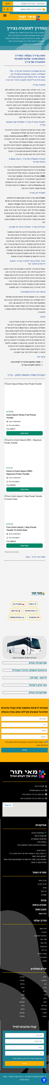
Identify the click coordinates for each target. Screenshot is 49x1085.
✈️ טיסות (32, 604)
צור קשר (43, 891)
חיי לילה (44, 950)
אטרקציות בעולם (38, 662)
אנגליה (22, 977)
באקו (45, 1002)
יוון (23, 991)
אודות (44, 887)
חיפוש (7, 3)
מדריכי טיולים (42, 884)
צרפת (22, 1009)
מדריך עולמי (42, 880)
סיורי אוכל (43, 943)
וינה (45, 984)
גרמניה (22, 984)
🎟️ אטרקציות (34, 617)
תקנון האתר (40, 909)
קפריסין (22, 1013)
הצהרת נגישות (39, 904)
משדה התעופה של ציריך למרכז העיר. (25, 362)
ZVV (25, 136)
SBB (43, 176)
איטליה (22, 1016)
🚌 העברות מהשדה (17, 617)
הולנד (22, 987)
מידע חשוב (43, 928)
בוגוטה (44, 1016)
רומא (45, 991)
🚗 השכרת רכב (18, 604)
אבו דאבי (44, 1005)
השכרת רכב (40, 198)
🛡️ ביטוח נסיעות (31, 611)
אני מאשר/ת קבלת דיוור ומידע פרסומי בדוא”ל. (27, 1058)
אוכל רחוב (43, 939)
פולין (23, 998)
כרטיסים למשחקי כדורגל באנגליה (29, 670)
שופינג (44, 961)
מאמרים (43, 895)
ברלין (45, 987)
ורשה (45, 998)
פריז (45, 995)
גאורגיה (22, 980)
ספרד (22, 995)
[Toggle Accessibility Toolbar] (44, 1080)
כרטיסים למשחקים (40, 936)
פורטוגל (21, 1002)
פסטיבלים (43, 957)
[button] (4, 15)
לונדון (45, 977)
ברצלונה (44, 980)
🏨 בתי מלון (15, 611)
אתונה (44, 1013)
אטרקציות (43, 946)
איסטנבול (44, 1009)
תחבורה (44, 932)
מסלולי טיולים (42, 954)
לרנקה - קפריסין (38, 677)
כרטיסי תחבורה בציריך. (30, 365)
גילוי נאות (42, 913)
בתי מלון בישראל (38, 685)
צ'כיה (22, 1005)
